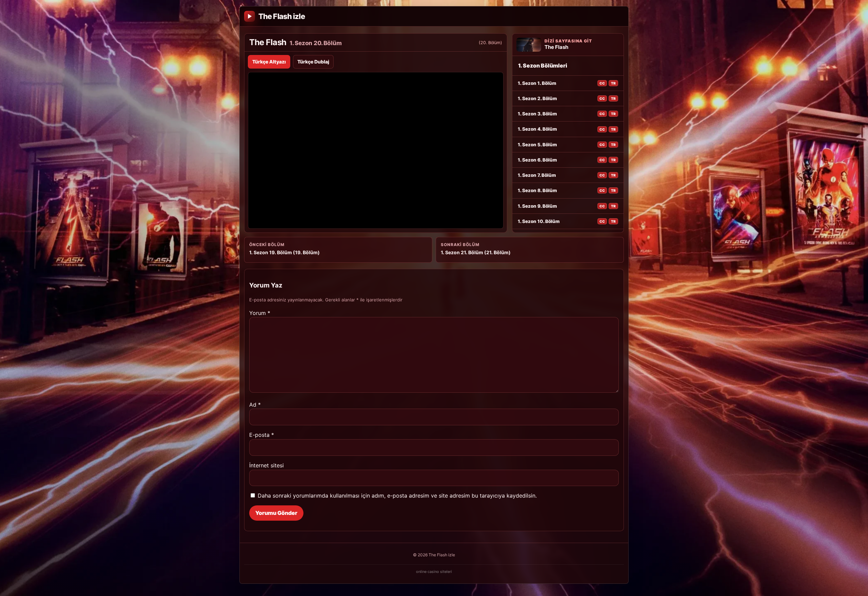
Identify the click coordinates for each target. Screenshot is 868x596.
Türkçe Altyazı (269, 61)
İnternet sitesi (266, 465)
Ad (255, 404)
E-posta (261, 434)
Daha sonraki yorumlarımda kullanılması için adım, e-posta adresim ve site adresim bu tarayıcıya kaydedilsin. (397, 495)
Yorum (259, 313)
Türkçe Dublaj (313, 61)
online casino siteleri (434, 571)
